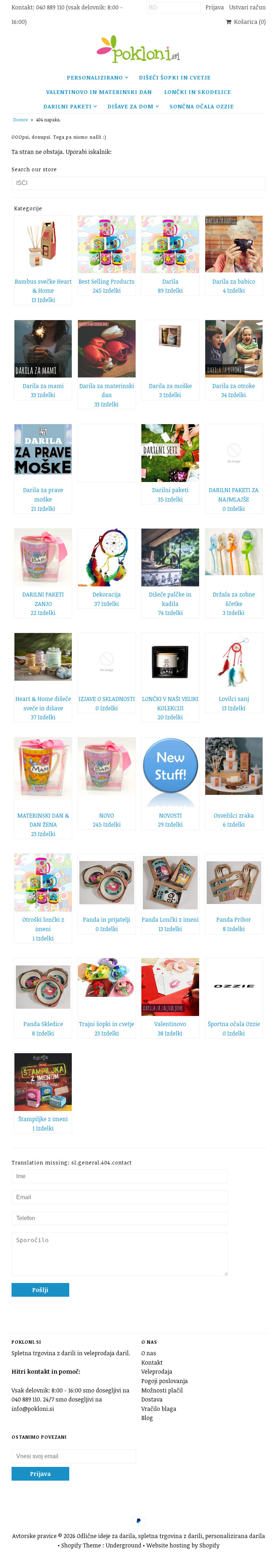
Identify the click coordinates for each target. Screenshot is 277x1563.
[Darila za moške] (170, 336)
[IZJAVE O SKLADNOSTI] (107, 662)
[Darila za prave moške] (43, 449)
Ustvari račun (247, 7)
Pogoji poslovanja (164, 1381)
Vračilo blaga (158, 1409)
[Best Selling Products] (107, 245)
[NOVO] (107, 766)
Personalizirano (95, 77)
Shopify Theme (81, 1545)
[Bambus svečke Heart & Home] (43, 245)
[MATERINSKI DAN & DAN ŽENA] (43, 768)
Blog (147, 1418)
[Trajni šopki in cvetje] (107, 977)
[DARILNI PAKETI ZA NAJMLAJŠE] (234, 453)
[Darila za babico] (234, 245)
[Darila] (170, 245)
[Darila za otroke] (234, 349)
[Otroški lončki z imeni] (43, 883)
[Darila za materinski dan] (107, 349)
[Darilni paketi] (170, 453)
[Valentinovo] (170, 987)
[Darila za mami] (43, 349)
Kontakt (152, 1362)
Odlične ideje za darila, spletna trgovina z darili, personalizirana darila (171, 1536)
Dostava (152, 1399)
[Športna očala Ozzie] (234, 987)
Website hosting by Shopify (183, 1545)
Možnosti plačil (162, 1390)
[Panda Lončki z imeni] (170, 883)
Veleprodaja (156, 1371)
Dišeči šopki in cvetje (175, 77)
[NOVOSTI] (170, 772)
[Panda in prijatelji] (107, 883)
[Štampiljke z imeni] (43, 1082)
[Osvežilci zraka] (234, 766)
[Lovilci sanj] (234, 662)
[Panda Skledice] (43, 987)
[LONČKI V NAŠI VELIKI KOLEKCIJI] (170, 662)
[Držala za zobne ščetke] (234, 552)
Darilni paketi (67, 106)
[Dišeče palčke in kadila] (170, 557)
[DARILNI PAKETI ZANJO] (43, 557)
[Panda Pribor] (234, 883)
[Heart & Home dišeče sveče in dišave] (43, 657)
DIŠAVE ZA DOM (130, 106)
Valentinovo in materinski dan (99, 91)
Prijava (215, 7)
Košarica (248, 22)
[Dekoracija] (107, 557)
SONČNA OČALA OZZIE (202, 106)
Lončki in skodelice (197, 91)
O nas (148, 1353)
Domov (20, 119)
